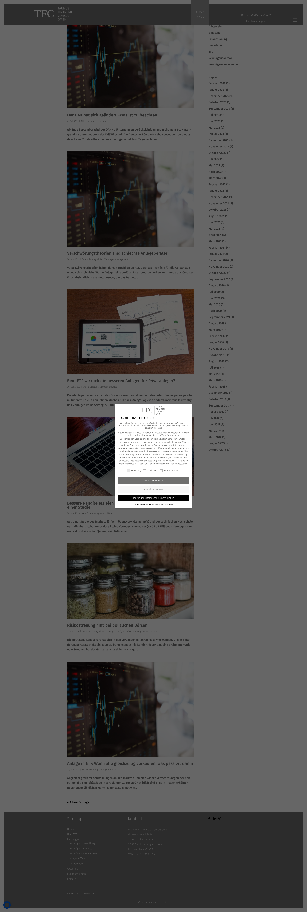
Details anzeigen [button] (140, 504)
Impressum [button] (169, 504)
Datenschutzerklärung (176, 454)
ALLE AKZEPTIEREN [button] (153, 480)
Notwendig (136, 470)
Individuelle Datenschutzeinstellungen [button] (153, 498)
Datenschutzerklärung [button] (155, 504)
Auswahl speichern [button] (153, 489)
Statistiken (152, 470)
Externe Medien (171, 470)
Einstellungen (165, 457)
